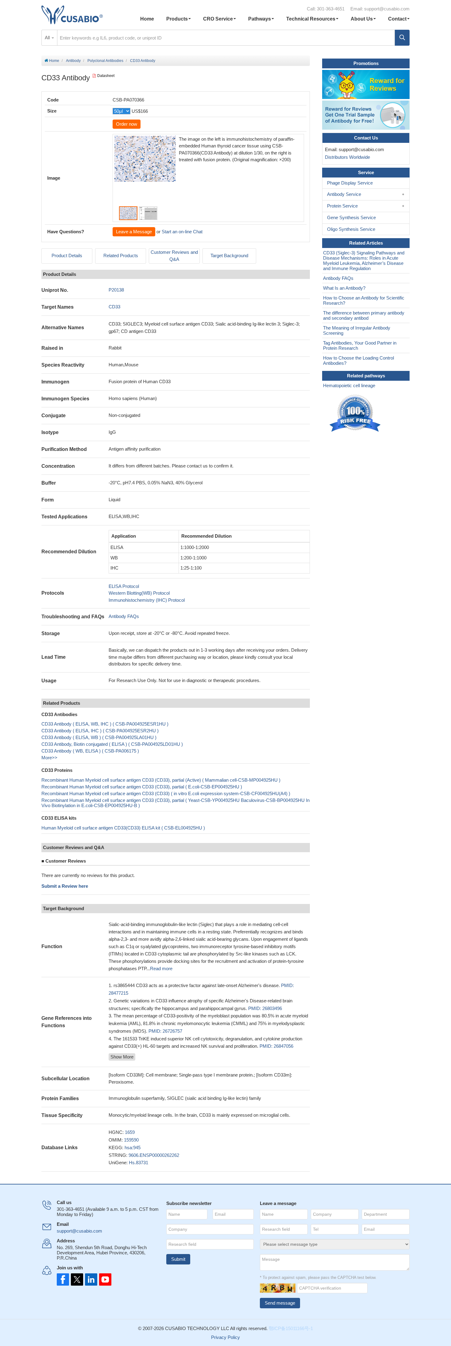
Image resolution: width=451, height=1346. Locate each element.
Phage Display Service (350, 182)
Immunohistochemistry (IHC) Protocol (147, 600)
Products (177, 18)
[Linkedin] (90, 1279)
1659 (130, 1132)
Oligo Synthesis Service (351, 229)
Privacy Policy (225, 1337)
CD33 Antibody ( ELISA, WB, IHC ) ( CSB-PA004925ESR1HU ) (104, 723)
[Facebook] (63, 1279)
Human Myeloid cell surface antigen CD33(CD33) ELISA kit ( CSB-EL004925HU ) (123, 827)
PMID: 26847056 (276, 1046)
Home (147, 18)
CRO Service (218, 18)
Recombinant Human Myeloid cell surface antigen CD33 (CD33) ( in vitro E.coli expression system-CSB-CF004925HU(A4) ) (165, 793)
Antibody (73, 61)
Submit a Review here (64, 886)
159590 (131, 1139)
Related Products (120, 255)
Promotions (366, 63)
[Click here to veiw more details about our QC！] (356, 413)
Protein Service (342, 205)
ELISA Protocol (124, 586)
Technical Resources (310, 18)
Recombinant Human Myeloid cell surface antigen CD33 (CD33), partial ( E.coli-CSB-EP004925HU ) (141, 786)
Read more (161, 968)
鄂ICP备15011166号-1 (291, 1328)
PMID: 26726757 (165, 1031)
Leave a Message (134, 231)
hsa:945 (133, 1147)
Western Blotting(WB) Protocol (139, 593)
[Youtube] (103, 1279)
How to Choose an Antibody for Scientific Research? (363, 300)
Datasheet (105, 76)
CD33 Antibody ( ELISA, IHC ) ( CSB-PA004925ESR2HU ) (100, 730)
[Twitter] (76, 1279)
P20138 (116, 289)
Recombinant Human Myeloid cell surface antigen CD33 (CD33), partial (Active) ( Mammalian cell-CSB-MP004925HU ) (160, 780)
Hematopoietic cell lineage (349, 385)
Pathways (259, 18)
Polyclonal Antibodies (105, 61)
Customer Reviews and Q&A (174, 256)
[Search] (402, 38)
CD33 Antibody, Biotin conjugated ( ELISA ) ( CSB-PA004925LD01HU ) (112, 744)
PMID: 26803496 (265, 1008)
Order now (126, 124)
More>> (49, 757)
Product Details (67, 255)
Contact (397, 18)
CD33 (114, 306)
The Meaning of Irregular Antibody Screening (356, 330)
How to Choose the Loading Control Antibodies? (358, 360)
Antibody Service (344, 194)
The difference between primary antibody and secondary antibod (363, 315)
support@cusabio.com (387, 8)
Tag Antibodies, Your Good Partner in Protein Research (359, 345)
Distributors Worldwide (346, 157)
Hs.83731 (138, 1162)
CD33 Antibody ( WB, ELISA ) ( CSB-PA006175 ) (90, 750)
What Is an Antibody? (344, 288)
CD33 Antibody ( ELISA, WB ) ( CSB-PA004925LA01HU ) (98, 737)
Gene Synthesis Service (351, 217)
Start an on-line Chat (182, 231)
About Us (362, 18)
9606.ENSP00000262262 (154, 1155)
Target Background (229, 255)
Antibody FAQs (124, 616)
